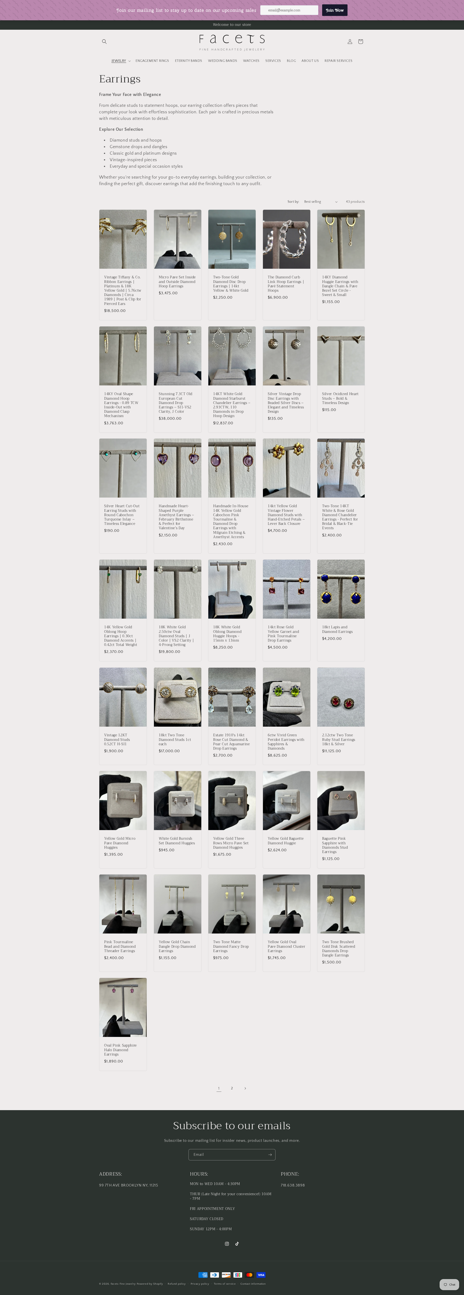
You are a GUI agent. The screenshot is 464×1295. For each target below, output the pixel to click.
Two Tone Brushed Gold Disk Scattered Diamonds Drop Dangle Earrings (338, 949)
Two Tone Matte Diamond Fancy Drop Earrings (231, 947)
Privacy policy (200, 1283)
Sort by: (293, 202)
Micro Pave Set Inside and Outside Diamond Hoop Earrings (177, 282)
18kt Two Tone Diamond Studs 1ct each (175, 739)
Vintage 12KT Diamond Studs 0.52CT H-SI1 (117, 739)
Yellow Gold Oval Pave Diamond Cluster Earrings (286, 947)
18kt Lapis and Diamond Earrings (337, 629)
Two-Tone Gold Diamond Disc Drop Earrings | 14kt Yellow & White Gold (230, 284)
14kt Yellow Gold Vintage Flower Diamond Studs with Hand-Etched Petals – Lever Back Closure (286, 515)
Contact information (253, 1283)
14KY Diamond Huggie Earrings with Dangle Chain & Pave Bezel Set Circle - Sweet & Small (340, 286)
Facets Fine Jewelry (123, 1283)
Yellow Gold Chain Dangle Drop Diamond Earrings (177, 947)
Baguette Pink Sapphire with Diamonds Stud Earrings (335, 845)
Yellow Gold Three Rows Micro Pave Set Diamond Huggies (231, 843)
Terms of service (225, 1283)
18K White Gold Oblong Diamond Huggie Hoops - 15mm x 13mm (227, 634)
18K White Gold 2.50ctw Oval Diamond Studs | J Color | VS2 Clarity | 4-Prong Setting (176, 636)
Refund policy (177, 1283)
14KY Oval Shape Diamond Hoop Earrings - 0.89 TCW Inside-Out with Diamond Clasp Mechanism (121, 405)
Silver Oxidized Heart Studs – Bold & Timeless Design (340, 398)
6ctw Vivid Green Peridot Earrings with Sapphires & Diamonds (286, 742)
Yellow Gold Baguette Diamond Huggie (286, 841)
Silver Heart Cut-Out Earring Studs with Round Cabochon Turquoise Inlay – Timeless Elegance (121, 515)
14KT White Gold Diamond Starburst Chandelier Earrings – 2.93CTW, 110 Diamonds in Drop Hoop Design (232, 405)
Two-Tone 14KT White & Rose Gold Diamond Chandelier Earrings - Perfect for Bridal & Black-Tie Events (340, 517)
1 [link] (219, 1088)
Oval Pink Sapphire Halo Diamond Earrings (120, 1050)
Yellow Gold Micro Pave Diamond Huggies (119, 843)
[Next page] (245, 1088)
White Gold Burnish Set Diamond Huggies (177, 841)
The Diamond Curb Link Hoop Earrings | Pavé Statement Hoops (286, 284)
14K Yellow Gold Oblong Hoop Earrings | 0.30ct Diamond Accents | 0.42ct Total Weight (120, 636)
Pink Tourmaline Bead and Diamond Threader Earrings (120, 947)
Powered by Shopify (150, 1283)
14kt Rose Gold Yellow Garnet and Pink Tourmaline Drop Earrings (283, 634)
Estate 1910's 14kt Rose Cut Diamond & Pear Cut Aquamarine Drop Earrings (231, 742)
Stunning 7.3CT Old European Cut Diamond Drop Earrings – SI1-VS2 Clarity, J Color (175, 403)
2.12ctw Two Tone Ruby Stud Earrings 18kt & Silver (338, 739)
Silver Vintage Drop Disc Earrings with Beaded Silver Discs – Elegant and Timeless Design (286, 403)
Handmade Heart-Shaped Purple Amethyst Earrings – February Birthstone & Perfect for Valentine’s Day (176, 517)
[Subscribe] (270, 1154)
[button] (104, 41)
